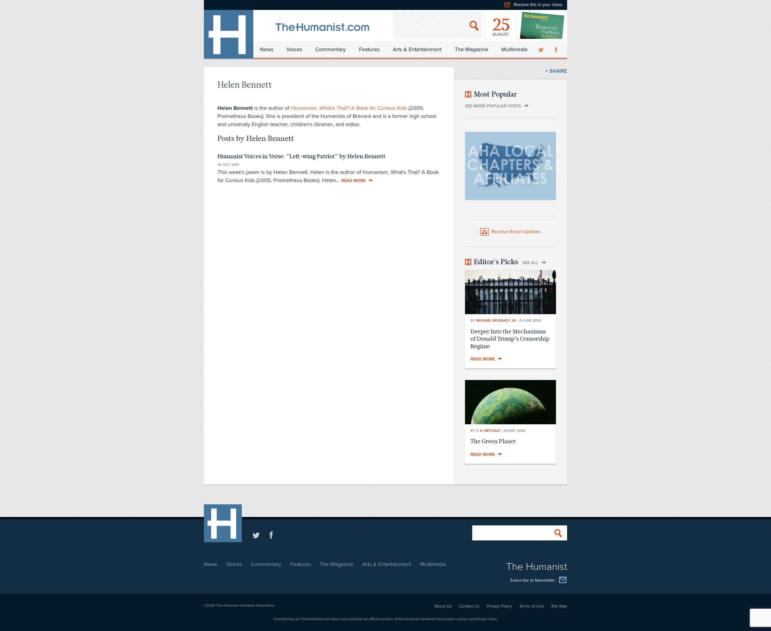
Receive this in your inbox (538, 4)
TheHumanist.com (228, 34)
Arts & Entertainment (417, 49)
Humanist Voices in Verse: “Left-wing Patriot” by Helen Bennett (301, 156)
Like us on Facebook (271, 535)
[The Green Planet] (510, 422)
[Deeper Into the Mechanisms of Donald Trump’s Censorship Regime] (510, 312)
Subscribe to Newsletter (532, 580)
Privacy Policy (499, 606)
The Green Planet (493, 441)
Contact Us (469, 606)
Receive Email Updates (516, 232)
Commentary (330, 49)
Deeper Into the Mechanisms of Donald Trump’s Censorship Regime (509, 338)
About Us (443, 606)
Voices (294, 49)
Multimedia (514, 49)
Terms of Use (531, 606)
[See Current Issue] (542, 25)
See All (530, 262)
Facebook (556, 49)
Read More (353, 180)
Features (369, 49)
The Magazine (471, 49)
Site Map (559, 606)
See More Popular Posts (493, 106)
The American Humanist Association (245, 605)
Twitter (541, 49)
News (266, 49)
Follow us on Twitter (256, 535)
